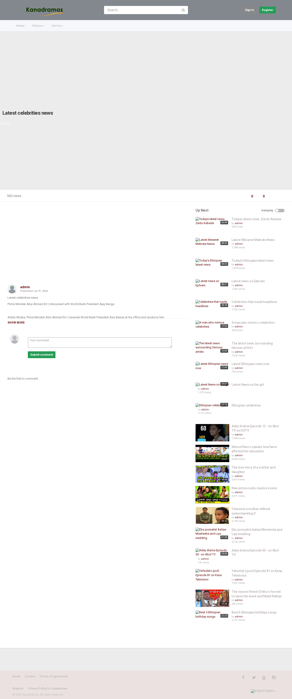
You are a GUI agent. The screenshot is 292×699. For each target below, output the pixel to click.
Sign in (249, 10)
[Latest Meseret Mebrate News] (212, 242)
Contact (30, 676)
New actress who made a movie (254, 488)
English (269, 690)
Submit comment (41, 354)
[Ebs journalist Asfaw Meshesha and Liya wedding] (212, 534)
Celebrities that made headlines (254, 302)
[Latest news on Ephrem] (212, 283)
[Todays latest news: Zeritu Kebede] (212, 221)
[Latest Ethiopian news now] (212, 366)
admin (25, 287)
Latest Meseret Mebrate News (253, 240)
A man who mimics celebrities (253, 322)
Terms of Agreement (53, 676)
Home (20, 25)
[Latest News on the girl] (212, 385)
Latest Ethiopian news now (250, 364)
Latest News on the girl (248, 384)
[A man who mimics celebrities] (212, 325)
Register (267, 10)
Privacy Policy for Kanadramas (48, 688)
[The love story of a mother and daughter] (212, 474)
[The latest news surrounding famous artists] (212, 347)
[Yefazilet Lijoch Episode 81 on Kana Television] (212, 575)
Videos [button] (37, 25)
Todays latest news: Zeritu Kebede (256, 219)
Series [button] (56, 25)
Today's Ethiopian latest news (253, 260)
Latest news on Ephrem (248, 281)
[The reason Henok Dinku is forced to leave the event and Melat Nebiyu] (212, 598)
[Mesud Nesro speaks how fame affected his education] (212, 453)
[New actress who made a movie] (212, 494)
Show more (16, 322)
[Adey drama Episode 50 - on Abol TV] (212, 552)
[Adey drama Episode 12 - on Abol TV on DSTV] (212, 432)
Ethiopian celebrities (246, 405)
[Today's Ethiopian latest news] (212, 263)
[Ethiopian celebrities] (212, 405)
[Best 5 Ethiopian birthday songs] (212, 614)
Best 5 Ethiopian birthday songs (254, 612)
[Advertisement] (146, 66)
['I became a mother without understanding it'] (212, 515)
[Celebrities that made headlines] (212, 304)
